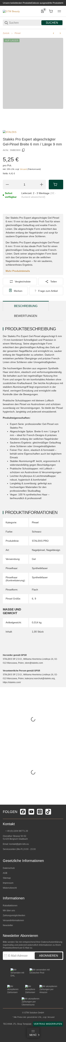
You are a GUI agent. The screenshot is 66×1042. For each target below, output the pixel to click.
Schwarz (36, 531)
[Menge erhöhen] (41, 184)
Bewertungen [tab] (25, 316)
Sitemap (7, 878)
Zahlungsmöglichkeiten (14, 915)
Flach (35, 589)
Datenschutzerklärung (51, 942)
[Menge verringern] (7, 184)
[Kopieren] (23, 150)
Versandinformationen (13, 920)
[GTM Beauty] (11, 11)
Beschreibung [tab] (25, 306)
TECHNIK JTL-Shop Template (17, 1024)
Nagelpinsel (38, 550)
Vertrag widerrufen (48, 1024)
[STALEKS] (9, 131)
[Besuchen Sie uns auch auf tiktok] (48, 812)
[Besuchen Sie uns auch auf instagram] (40, 812)
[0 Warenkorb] (51, 11)
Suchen (52, 22)
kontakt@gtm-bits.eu (19, 844)
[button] (60, 803)
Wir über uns (9, 910)
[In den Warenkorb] (56, 184)
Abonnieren (48, 955)
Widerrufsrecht (10, 888)
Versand (23, 169)
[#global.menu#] (59, 11)
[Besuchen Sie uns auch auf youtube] (31, 812)
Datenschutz (9, 868)
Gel (34, 559)
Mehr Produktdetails (18, 271)
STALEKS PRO (40, 540)
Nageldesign (53, 550)
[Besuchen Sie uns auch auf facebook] (23, 812)
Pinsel (18, 33)
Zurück (6, 33)
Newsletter (8, 925)
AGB (5, 873)
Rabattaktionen (10, 905)
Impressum (8, 883)
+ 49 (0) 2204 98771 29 (16, 831)
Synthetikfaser (40, 568)
